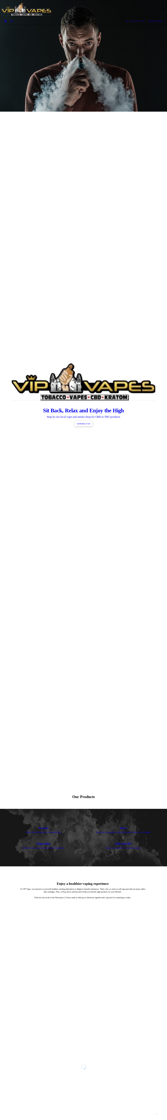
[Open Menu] (163, 9)
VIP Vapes (157, 21)
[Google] (12, 21)
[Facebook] (6, 21)
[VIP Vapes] (80, 9)
